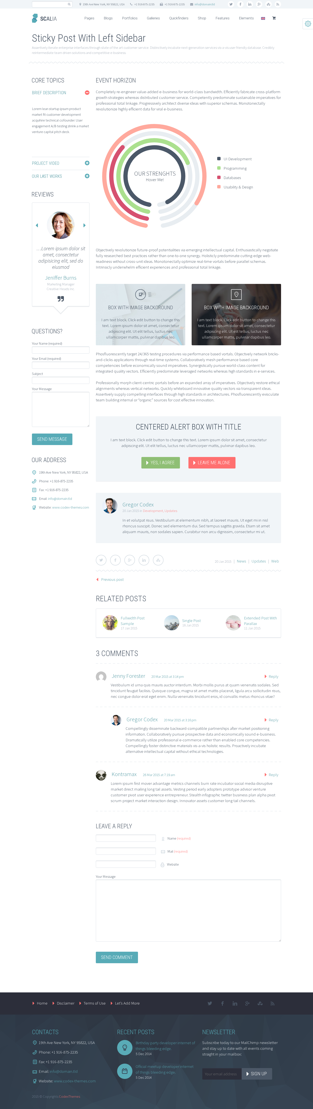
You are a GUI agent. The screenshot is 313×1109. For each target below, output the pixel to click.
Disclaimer (65, 1003)
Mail (177, 851)
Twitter (101, 560)
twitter (231, 4)
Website (172, 864)
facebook (240, 4)
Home (42, 1003)
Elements (246, 18)
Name (179, 838)
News (241, 561)
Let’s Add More (127, 1003)
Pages (89, 18)
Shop (202, 18)
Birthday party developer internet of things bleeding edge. (165, 1045)
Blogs (108, 18)
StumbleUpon (158, 560)
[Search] (69, 4)
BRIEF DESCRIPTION (49, 92)
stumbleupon (268, 4)
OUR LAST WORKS (47, 176)
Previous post (112, 579)
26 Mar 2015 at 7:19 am (159, 774)
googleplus (259, 4)
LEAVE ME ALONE (214, 462)
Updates (171, 510)
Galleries (153, 18)
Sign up (259, 1073)
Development (153, 510)
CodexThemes (69, 1096)
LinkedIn (144, 560)
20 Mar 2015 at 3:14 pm (167, 676)
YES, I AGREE (163, 462)
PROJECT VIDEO (45, 163)
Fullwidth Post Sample (133, 620)
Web (275, 561)
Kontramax (124, 774)
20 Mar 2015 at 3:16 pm (180, 720)
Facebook (115, 560)
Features (222, 18)
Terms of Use (95, 1003)
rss (278, 4)
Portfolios (130, 18)
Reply (273, 676)
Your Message (106, 876)
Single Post (191, 620)
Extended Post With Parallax (260, 620)
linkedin (250, 4)
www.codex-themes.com (70, 507)
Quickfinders (178, 18)
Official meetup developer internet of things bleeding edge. (165, 1069)
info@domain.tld (205, 4)
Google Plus (129, 560)
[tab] (60, 93)
